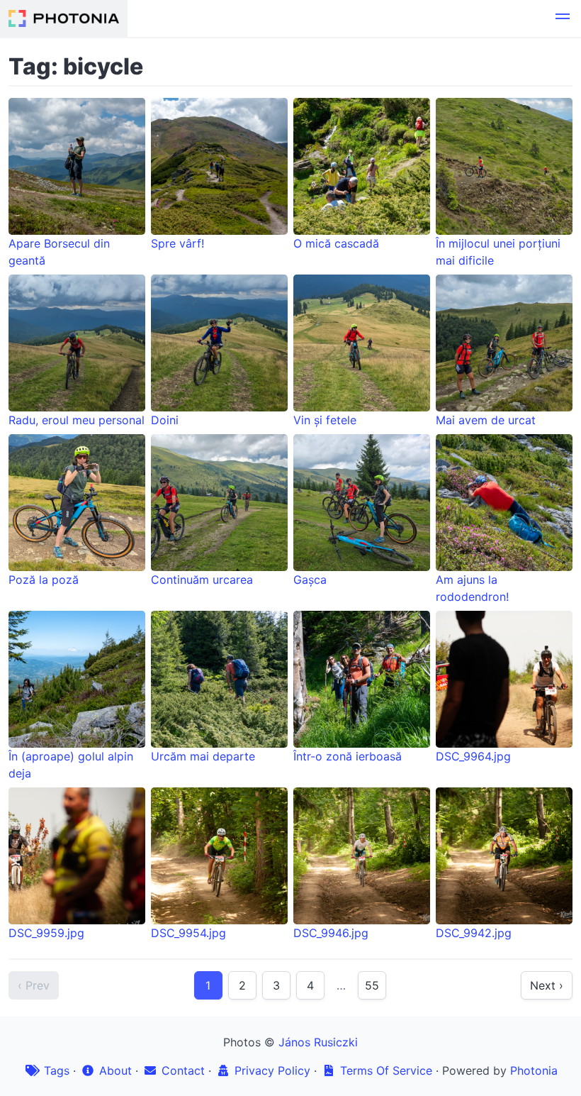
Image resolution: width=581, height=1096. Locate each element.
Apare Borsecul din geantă (59, 251)
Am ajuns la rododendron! (472, 588)
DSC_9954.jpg (188, 933)
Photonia (534, 1070)
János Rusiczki (318, 1042)
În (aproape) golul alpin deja (71, 764)
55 (372, 985)
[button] (562, 18)
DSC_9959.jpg (46, 933)
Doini (165, 420)
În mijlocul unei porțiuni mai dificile (498, 251)
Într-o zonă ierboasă (347, 756)
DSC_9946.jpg (330, 933)
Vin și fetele (324, 420)
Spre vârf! (177, 243)
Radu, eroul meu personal (77, 420)
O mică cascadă (336, 243)
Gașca (310, 579)
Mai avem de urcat (486, 420)
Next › (546, 985)
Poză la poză (44, 579)
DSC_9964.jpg (473, 756)
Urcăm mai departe (203, 756)
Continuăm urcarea (202, 579)
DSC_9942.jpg (474, 933)
